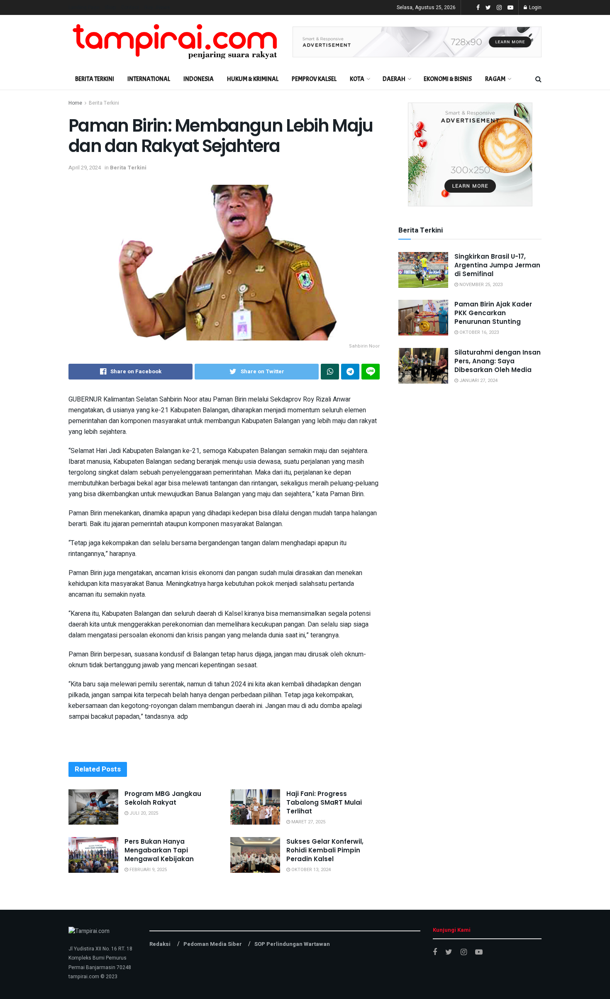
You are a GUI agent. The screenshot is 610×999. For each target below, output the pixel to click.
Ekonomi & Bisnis (448, 79)
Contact (130, 7)
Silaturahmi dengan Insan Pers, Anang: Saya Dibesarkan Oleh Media (497, 361)
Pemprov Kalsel (314, 79)
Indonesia (198, 79)
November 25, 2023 (480, 284)
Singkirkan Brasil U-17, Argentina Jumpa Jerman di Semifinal (497, 265)
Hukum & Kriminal (252, 79)
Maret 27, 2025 (307, 821)
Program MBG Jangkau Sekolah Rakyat (162, 798)
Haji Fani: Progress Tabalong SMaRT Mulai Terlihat (324, 802)
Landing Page (84, 7)
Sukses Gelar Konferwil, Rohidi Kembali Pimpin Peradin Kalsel (325, 850)
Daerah (394, 79)
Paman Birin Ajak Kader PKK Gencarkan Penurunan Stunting (493, 313)
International (148, 79)
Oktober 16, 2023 (478, 332)
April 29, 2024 (84, 167)
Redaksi (160, 944)
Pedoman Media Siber (212, 944)
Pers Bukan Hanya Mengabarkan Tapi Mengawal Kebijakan (159, 850)
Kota (357, 79)
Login (535, 7)
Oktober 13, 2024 (310, 869)
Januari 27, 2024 (478, 380)
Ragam (495, 79)
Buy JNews (157, 7)
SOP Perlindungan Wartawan (292, 944)
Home (75, 103)
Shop (110, 7)
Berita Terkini (94, 79)
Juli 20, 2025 (143, 813)
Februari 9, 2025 (147, 869)
